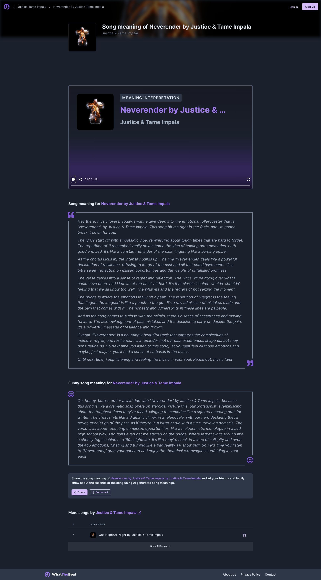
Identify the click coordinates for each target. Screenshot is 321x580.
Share (81, 492)
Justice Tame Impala (31, 7)
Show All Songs (158, 546)
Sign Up (310, 6)
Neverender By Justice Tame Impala (78, 7)
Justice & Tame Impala (120, 33)
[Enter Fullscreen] (248, 179)
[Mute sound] (80, 179)
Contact (270, 574)
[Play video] (73, 179)
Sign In (293, 6)
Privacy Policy (250, 574)
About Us (229, 574)
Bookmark (101, 492)
